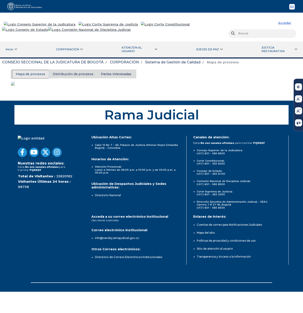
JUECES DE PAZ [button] (207, 49)
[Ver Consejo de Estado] (25, 29)
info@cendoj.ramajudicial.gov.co (117, 238)
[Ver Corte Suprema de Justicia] (108, 24)
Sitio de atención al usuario (215, 248)
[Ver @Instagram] (57, 152)
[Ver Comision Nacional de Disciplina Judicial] (89, 29)
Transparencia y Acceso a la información (224, 256)
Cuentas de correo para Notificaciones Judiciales (229, 224)
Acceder (284, 23)
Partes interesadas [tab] (116, 74)
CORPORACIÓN (124, 62)
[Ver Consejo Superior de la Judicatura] (39, 24)
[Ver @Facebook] (22, 152)
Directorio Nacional (108, 195)
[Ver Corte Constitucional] (166, 24)
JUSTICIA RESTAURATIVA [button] (273, 49)
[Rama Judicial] (26, 6)
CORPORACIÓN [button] (67, 49)
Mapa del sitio (206, 232)
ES (292, 7)
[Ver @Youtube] (34, 152)
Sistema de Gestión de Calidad (173, 62)
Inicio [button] (9, 49)
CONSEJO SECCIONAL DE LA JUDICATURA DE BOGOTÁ (53, 62)
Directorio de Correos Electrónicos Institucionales (128, 257)
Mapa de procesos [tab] (30, 74)
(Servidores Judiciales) (105, 220)
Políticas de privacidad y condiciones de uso (226, 240)
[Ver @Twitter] (45, 152)
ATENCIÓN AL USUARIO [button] (132, 49)
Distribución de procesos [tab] (73, 74)
